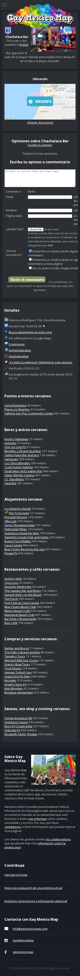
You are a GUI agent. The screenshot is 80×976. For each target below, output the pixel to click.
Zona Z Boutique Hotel (19, 525)
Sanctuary (11, 459)
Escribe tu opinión (40, 145)
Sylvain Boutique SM (18, 718)
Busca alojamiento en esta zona (30, 332)
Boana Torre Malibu (17, 541)
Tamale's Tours (14, 656)
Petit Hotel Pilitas (15, 529)
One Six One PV (15, 447)
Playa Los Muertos (17, 409)
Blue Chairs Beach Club (20, 607)
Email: (10, 197)
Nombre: (11, 210)
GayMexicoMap (23, 940)
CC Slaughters (14, 479)
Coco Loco (11, 583)
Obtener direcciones (40, 122)
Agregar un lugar (16, 875)
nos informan (37, 819)
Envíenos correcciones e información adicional (35, 901)
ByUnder (10, 680)
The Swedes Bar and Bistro (22, 591)
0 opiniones (17, 344)
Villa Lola (10, 521)
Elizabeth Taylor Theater (20, 734)
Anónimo (10, 443)
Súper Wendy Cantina (19, 475)
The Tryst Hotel (19, 513)
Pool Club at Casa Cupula (21, 603)
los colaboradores (58, 839)
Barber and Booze (16, 648)
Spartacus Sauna (16, 722)
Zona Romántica (15, 405)
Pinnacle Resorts (15, 517)
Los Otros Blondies (17, 463)
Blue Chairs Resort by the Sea (24, 549)
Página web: (14, 216)
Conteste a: (13, 191)
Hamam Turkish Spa (18, 672)
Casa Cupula (13, 545)
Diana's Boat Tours (17, 664)
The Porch (11, 599)
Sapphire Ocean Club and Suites (26, 537)
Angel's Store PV (15, 684)
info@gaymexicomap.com (30, 929)
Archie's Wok (13, 579)
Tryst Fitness (12, 668)
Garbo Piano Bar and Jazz (21, 455)
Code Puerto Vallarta (18, 467)
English (24, 45)
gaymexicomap (23, 952)
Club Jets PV (12, 730)
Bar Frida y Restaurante (20, 619)
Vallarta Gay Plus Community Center (29, 413)
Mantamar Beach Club (19, 615)
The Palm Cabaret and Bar (22, 652)
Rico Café (10, 623)
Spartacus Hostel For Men (21, 533)
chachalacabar (19, 356)
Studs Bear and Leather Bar (23, 471)
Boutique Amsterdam (18, 692)
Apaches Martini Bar (18, 587)
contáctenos (12, 827)
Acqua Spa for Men (17, 676)
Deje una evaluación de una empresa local (33, 888)
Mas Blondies (13, 688)
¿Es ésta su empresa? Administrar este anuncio (40, 362)
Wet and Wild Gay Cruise (21, 660)
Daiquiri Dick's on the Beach (23, 595)
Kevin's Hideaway (16, 439)
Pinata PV (10, 553)
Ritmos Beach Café (17, 611)
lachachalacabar (20, 350)
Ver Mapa (43, 101)
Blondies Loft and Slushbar (22, 451)
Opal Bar (10, 483)
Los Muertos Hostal (17, 509)
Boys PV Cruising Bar (18, 726)
